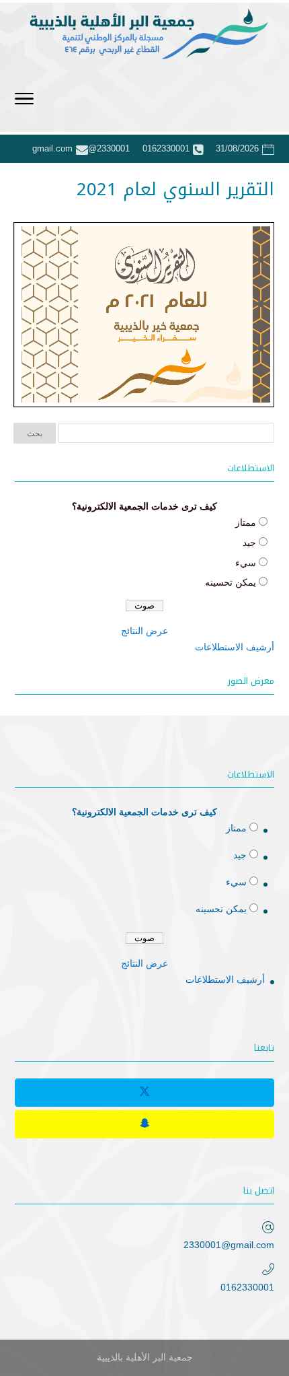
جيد (249, 542)
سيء (245, 562)
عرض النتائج (144, 630)
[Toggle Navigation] (24, 101)
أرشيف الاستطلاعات (234, 647)
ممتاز (245, 522)
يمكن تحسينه (230, 582)
